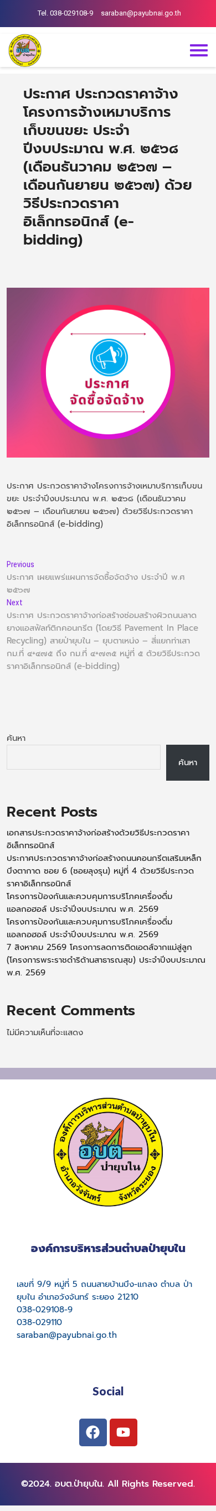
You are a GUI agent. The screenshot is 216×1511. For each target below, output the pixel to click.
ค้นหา (16, 738)
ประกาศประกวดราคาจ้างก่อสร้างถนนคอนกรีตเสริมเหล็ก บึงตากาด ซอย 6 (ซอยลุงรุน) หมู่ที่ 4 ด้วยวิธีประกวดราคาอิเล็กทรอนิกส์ (104, 871)
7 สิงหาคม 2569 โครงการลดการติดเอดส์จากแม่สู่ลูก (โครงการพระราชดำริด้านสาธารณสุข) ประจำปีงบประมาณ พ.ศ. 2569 (106, 960)
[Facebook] (93, 1432)
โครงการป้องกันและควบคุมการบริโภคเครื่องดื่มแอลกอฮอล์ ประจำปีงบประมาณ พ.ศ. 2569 (89, 902)
